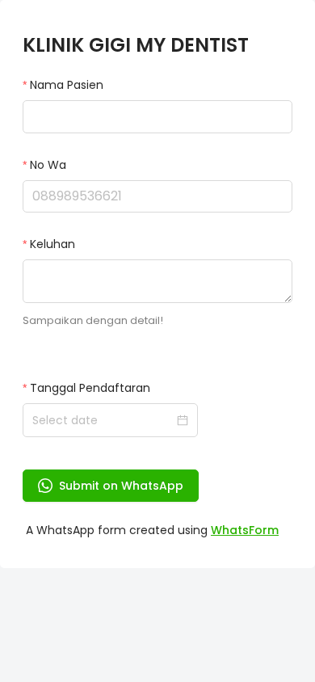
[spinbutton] (157, 196)
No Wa (48, 165)
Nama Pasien (66, 85)
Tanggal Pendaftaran (90, 388)
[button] (283, 188)
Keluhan (52, 244)
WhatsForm (245, 530)
